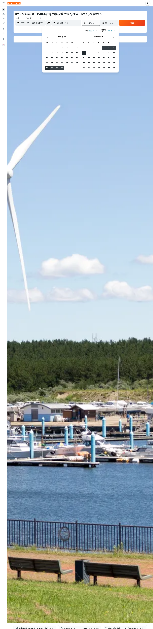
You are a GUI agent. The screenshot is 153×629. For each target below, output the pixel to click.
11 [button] (72, 53)
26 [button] (77, 63)
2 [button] (62, 48)
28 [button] (52, 68)
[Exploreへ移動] (3, 29)
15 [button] (57, 58)
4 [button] (72, 48)
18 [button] (72, 58)
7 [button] (98, 53)
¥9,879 (20, 14)
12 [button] (77, 53)
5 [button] (77, 48)
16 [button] (62, 58)
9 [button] (62, 53)
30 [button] (62, 68)
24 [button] (67, 63)
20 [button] (47, 63)
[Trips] (3, 39)
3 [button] (67, 48)
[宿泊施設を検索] (3, 14)
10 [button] (67, 53)
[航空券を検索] (3, 10)
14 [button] (52, 58)
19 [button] (77, 58)
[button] (3, 3)
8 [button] (57, 53)
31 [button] (114, 68)
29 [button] (57, 68)
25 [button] (72, 63)
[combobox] (18, 18)
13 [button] (47, 58)
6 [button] (47, 53)
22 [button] (57, 63)
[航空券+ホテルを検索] (3, 23)
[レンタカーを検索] (3, 18)
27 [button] (47, 68)
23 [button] (62, 63)
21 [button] (52, 63)
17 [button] (67, 58)
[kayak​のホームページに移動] (14, 3)
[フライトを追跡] (3, 33)
